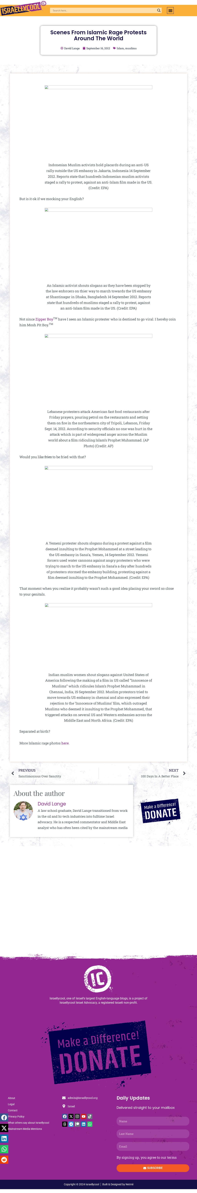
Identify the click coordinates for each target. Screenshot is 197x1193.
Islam (120, 48)
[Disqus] (98, 902)
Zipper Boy (44, 319)
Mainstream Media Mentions (25, 1128)
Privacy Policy (16, 1116)
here (65, 743)
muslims (131, 48)
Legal (11, 1104)
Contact (13, 1110)
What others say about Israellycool (28, 1122)
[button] (170, 10)
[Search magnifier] (159, 10)
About (11, 1098)
